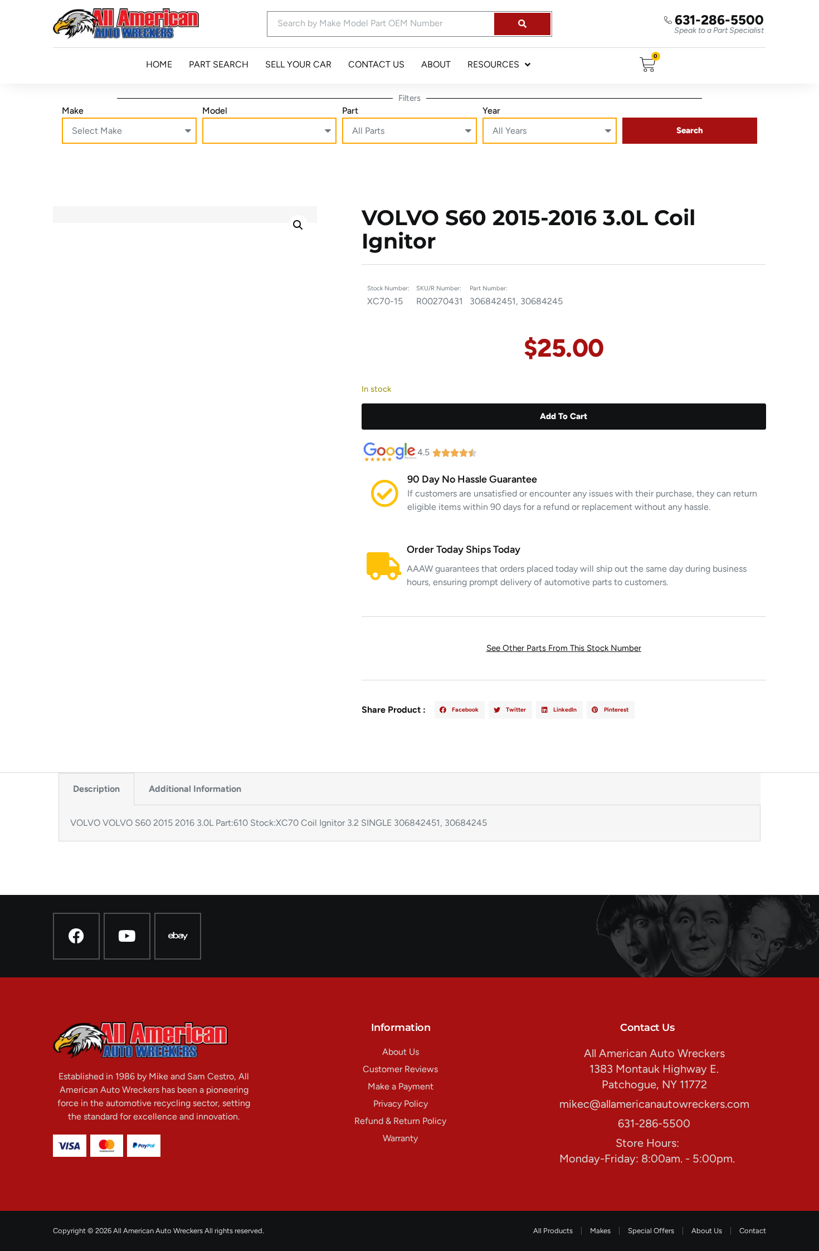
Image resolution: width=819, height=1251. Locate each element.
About (436, 64)
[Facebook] (76, 936)
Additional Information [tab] (195, 788)
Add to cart (563, 416)
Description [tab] (96, 788)
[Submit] (522, 24)
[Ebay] (177, 936)
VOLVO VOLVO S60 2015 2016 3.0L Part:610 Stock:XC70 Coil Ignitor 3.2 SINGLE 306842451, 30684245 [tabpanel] (278, 822)
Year (491, 110)
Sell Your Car (298, 64)
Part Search (218, 64)
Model (214, 110)
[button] (298, 225)
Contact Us (376, 64)
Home (159, 64)
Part (350, 110)
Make (73, 110)
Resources (493, 64)
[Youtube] (127, 936)
